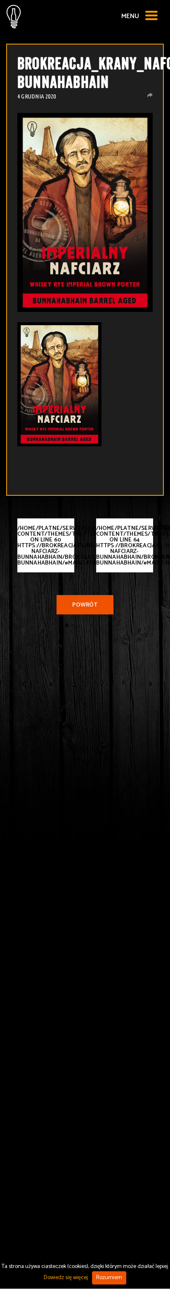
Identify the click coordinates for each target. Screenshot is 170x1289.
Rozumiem (109, 1277)
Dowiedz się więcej (66, 1277)
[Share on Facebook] (150, 95)
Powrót (84, 605)
